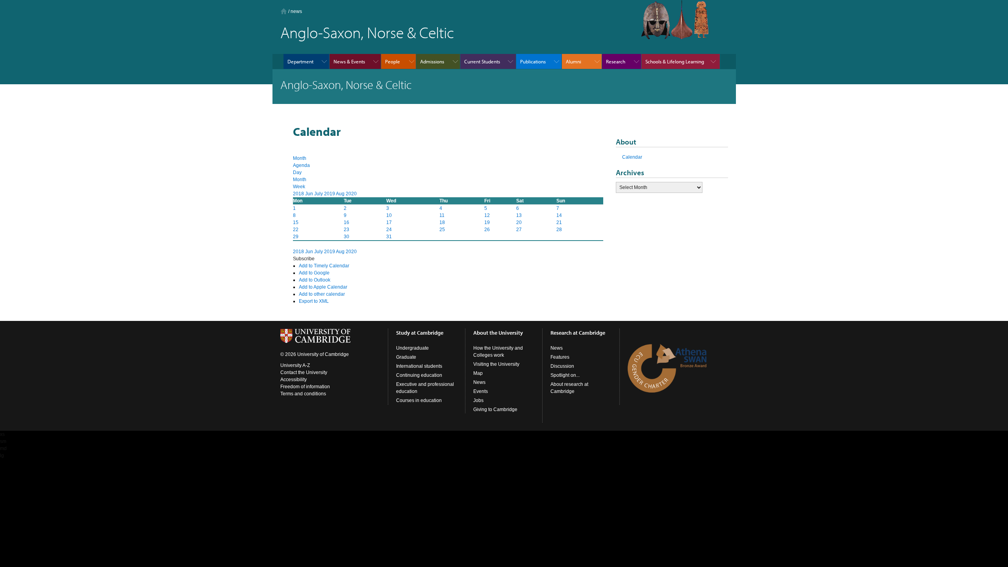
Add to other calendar (322, 294)
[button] (304, 258)
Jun (309, 193)
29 (295, 236)
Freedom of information (305, 386)
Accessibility (293, 379)
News (479, 382)
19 (487, 222)
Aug (341, 193)
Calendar (632, 157)
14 (559, 215)
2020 (351, 193)
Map (478, 373)
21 (559, 222)
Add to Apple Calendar (323, 287)
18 (442, 222)
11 (442, 215)
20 (519, 222)
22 (295, 229)
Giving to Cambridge (495, 409)
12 (487, 215)
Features (559, 357)
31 (389, 236)
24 (389, 229)
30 (346, 236)
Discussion (562, 366)
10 (389, 215)
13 (519, 215)
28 (559, 229)
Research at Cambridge (577, 332)
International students (419, 366)
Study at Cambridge (419, 332)
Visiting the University (496, 364)
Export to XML (314, 301)
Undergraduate (412, 348)
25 (442, 229)
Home (283, 11)
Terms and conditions (303, 394)
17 (389, 222)
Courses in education (419, 400)
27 (519, 229)
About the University (498, 332)
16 (346, 222)
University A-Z (295, 365)
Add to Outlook (314, 280)
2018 (299, 193)
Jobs (478, 400)
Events (480, 391)
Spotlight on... (565, 375)
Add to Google (314, 273)
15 (295, 222)
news (296, 11)
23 (346, 229)
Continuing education (419, 375)
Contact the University (303, 372)
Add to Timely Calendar (324, 266)
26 (487, 229)
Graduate (406, 357)
